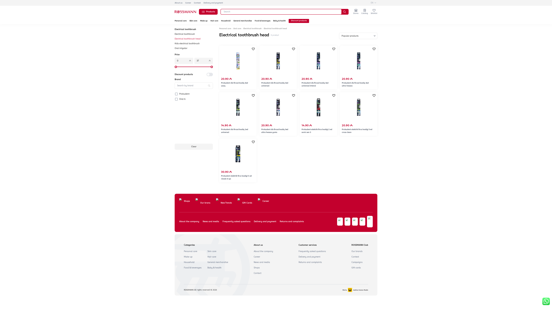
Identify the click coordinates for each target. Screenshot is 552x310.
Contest (197, 3)
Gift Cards (247, 203)
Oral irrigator (181, 48)
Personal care (181, 21)
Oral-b (182, 99)
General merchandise (242, 21)
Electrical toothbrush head (188, 39)
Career (188, 3)
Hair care (214, 21)
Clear (194, 147)
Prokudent (184, 94)
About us (178, 3)
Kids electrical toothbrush (187, 44)
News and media (211, 222)
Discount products (299, 21)
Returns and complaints (292, 222)
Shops (187, 201)
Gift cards (356, 268)
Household (226, 21)
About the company (189, 222)
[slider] (176, 67)
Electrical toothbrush (185, 34)
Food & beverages (262, 21)
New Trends (226, 203)
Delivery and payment (213, 3)
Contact (257, 273)
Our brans (205, 203)
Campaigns (357, 262)
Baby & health (279, 21)
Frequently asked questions (236, 222)
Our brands (357, 251)
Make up (204, 21)
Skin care (193, 21)
